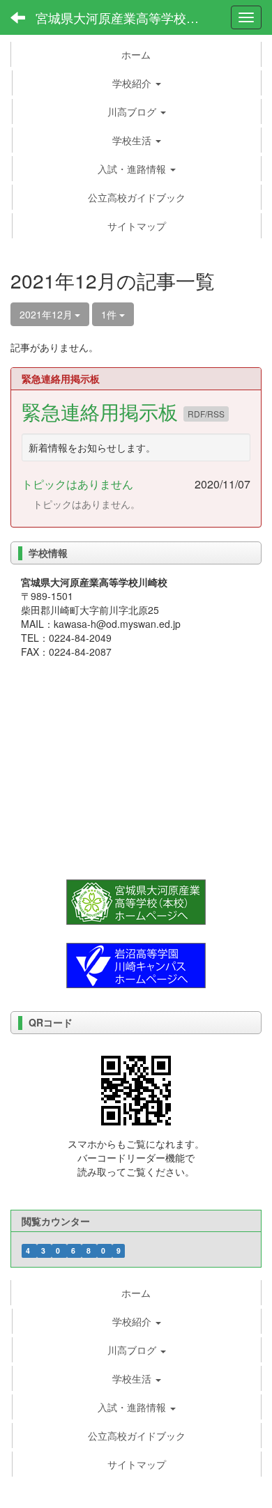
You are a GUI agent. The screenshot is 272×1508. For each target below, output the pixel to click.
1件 (110, 314)
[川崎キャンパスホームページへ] (136, 964)
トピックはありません (77, 484)
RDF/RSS (206, 414)
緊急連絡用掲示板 (102, 411)
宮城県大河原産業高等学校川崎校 (126, 17)
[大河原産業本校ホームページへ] (136, 900)
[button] (137, 82)
